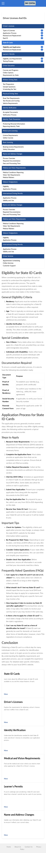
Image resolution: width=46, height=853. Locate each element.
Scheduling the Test (9, 89)
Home (9, 847)
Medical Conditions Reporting (13, 172)
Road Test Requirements (11, 98)
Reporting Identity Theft (11, 126)
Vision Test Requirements (11, 175)
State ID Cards (12, 674)
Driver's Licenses (13, 702)
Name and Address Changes (19, 815)
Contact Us (28, 847)
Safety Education (9, 149)
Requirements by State (11, 75)
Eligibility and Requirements (12, 59)
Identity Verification (15, 730)
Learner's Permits (13, 786)
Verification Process (9, 115)
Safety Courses (8, 138)
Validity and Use (8, 200)
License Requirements (10, 135)
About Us (18, 847)
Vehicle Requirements (10, 103)
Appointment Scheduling (11, 261)
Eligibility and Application (12, 47)
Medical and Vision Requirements (22, 758)
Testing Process (8, 61)
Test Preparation (8, 84)
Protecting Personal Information (14, 124)
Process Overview (9, 158)
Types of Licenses (9, 30)
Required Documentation (11, 161)
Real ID (5, 38)
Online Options (8, 73)
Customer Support (9, 266)
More (6, 694)
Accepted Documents (10, 112)
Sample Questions (9, 87)
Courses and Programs (10, 70)
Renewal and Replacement (12, 36)
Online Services (8, 263)
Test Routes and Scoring (11, 101)
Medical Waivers (8, 177)
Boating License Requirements (13, 147)
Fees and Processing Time (11, 163)
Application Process (9, 33)
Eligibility (6, 186)
